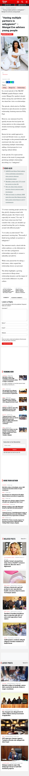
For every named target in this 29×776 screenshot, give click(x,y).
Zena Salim (5, 74)
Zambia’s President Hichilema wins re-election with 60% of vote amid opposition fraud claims (14, 616)
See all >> (23, 538)
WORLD (13, 557)
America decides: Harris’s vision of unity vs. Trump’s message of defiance (20, 291)
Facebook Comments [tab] (16, 297)
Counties (4, 683)
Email (3, 327)
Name (4, 323)
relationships (21, 87)
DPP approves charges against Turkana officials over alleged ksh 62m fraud (10, 400)
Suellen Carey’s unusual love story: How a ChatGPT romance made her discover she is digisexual (14, 563)
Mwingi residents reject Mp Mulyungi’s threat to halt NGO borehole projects (10, 409)
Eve (20, 137)
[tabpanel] (14, 323)
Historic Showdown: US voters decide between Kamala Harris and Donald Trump (8, 291)
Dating (4, 87)
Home (2, 8)
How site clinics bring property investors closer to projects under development (15, 189)
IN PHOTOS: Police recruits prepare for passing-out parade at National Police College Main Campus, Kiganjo (10, 432)
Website (4, 332)
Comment (5, 308)
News (5, 585)
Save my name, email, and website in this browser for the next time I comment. (14, 340)
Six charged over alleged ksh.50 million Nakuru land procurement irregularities (9, 392)
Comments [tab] (6, 297)
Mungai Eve (12, 87)
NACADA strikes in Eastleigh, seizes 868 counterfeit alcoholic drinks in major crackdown (10, 379)
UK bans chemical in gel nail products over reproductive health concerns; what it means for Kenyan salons (14, 589)
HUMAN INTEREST (11, 8)
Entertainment (7, 557)
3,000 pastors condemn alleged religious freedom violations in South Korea (14, 641)
